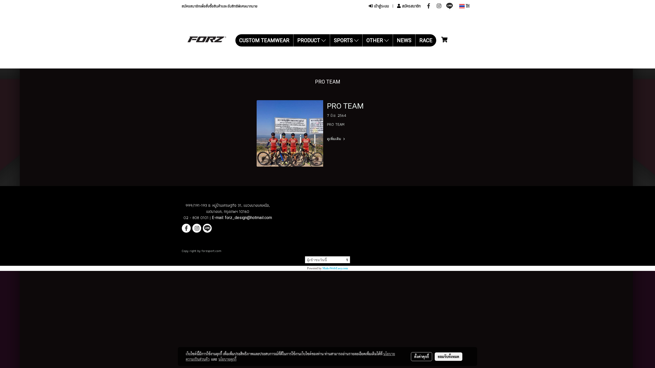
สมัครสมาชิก (411, 6)
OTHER (375, 40)
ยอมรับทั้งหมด (448, 356)
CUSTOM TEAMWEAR (264, 40)
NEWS (404, 40)
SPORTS (344, 40)
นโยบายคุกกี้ (227, 359)
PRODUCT (309, 40)
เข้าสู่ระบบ (381, 6)
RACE (425, 40)
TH (467, 6)
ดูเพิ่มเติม (334, 139)
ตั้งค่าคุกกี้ (421, 356)
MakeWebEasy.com (335, 268)
